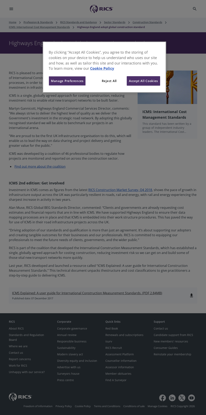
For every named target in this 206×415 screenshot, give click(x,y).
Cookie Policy (102, 68)
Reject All (109, 81)
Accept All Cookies (143, 81)
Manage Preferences (67, 81)
